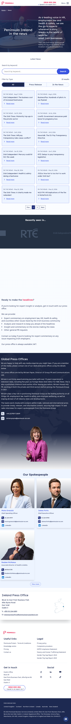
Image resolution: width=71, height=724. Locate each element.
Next (42, 207)
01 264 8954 (45, 518)
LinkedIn (8, 525)
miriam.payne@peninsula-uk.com (18, 418)
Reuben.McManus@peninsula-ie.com (17, 573)
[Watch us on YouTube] (60, 671)
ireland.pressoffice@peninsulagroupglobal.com (21, 615)
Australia (45, 706)
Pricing (6, 649)
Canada (38, 706)
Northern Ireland (28, 706)
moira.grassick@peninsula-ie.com (16, 521)
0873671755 (8, 569)
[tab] (13, 84)
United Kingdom (9, 706)
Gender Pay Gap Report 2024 (47, 655)
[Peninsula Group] (7, 3)
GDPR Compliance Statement (47, 649)
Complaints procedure (44, 646)
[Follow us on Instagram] (41, 677)
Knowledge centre (10, 646)
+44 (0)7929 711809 (13, 414)
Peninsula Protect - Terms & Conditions (17, 643)
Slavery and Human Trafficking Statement (51, 652)
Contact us (7, 652)
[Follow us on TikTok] (60, 677)
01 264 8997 (9, 518)
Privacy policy (41, 643)
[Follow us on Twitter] (50, 677)
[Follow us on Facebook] (41, 672)
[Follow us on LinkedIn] (50, 672)
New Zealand (53, 706)
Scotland (18, 706)
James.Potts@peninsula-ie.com (52, 521)
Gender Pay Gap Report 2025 (47, 658)
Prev (28, 207)
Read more (10, 103)
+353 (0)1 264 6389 (10, 611)
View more (35, 584)
